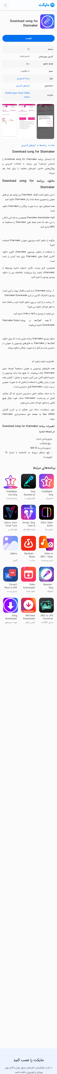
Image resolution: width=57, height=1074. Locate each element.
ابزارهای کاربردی (23, 85)
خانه (53, 145)
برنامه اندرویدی (23, 78)
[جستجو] (5, 5)
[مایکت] (47, 7)
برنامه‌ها (43, 145)
